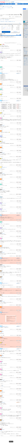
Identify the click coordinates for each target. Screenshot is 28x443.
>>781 (1, 239)
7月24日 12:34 (18, 196)
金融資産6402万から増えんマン (5, 73)
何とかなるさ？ (3, 125)
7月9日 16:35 (18, 282)
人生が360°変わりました (4, 167)
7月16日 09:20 (18, 251)
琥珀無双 (3, 331)
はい (17, 60)
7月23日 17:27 (18, 208)
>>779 (1, 278)
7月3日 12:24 (18, 379)
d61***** (2, 94)
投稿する (11, 441)
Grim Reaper (3, 429)
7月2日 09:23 (18, 401)
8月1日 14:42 (18, 166)
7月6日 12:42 (18, 306)
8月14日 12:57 (18, 83)
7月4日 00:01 (18, 342)
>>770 (1, 332)
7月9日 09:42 (18, 288)
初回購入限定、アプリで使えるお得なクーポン (16, 2)
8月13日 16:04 (18, 112)
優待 (9, 24)
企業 (11, 24)
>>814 (1, 101)
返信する (2, 60)
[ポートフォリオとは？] (3, 6)
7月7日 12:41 (18, 300)
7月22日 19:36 (18, 221)
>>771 (1, 259)
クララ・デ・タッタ (4, 203)
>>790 (1, 216)
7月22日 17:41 (18, 227)
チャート (3, 24)
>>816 (1, 95)
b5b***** (2, 197)
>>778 (1, 284)
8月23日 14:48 (18, 44)
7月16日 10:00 (18, 245)
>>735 (1, 430)
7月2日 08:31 (18, 407)
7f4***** (2, 289)
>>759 (1, 356)
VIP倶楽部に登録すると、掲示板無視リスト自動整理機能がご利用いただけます (7, 21)
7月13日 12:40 (18, 264)
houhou (2, 67)
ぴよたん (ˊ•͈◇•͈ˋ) (3, 141)
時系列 (5, 24)
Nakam (2, 118)
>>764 (1, 168)
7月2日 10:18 (18, 395)
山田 (2, 84)
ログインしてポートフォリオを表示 (8, 6)
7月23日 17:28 (18, 202)
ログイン (10, 2)
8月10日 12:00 (18, 130)
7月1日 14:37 (18, 413)
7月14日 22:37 (18, 257)
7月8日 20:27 (18, 294)
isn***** (2, 295)
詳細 (0, 24)
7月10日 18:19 (18, 270)
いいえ (20, 60)
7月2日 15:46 (18, 390)
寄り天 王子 (3, 420)
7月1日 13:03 (18, 419)
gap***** (2, 136)
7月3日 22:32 (18, 348)
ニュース (8, 24)
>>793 (1, 204)
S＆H (2, 396)
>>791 (1, 210)
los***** (2, 374)
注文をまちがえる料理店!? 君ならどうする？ (5, 0)
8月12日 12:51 (18, 124)
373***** (2, 52)
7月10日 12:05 (18, 276)
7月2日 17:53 (18, 385)
